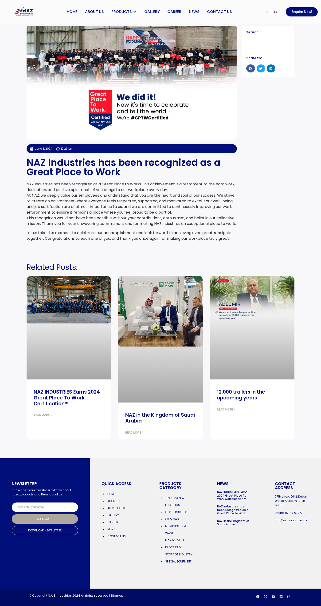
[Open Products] (135, 12)
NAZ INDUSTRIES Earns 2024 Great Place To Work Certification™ (67, 397)
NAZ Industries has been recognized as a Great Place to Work (232, 509)
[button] (250, 68)
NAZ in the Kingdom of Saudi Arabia (160, 417)
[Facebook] (257, 596)
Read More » (43, 415)
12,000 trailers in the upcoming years (241, 394)
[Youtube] (273, 596)
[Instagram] (289, 596)
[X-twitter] (265, 596)
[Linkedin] (281, 596)
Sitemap (116, 595)
